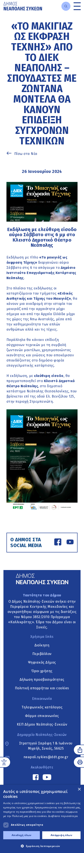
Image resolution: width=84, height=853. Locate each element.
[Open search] (65, 6)
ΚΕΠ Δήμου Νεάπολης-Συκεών (42, 724)
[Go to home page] (22, 6)
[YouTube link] (70, 542)
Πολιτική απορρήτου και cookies (42, 688)
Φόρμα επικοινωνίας (42, 716)
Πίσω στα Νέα (25, 154)
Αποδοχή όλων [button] (21, 835)
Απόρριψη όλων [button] (61, 835)
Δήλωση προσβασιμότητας (42, 680)
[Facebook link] (57, 543)
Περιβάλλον (42, 654)
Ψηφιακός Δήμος (42, 662)
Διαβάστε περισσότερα (63, 816)
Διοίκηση (41, 645)
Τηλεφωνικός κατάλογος (42, 707)
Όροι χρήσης (42, 671)
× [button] (79, 789)
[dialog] (42, 819)
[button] (42, 846)
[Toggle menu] (77, 6)
